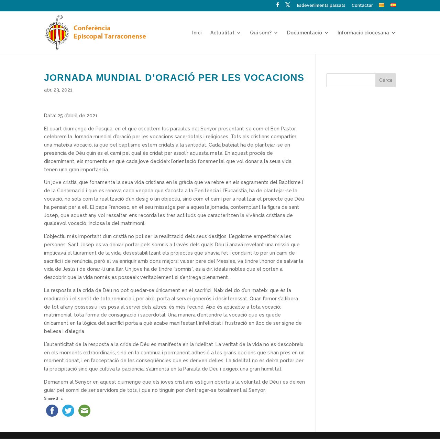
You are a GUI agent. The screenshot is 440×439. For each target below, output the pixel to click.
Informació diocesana (363, 32)
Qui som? (261, 32)
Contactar (362, 5)
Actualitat (222, 32)
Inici (197, 32)
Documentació (304, 32)
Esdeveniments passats (321, 5)
